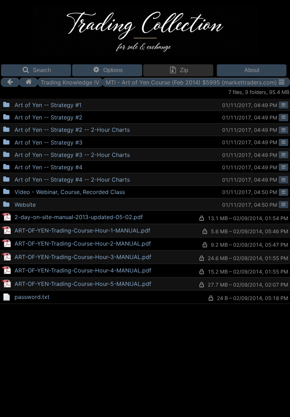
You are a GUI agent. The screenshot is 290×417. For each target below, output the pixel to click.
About (251, 70)
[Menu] (283, 104)
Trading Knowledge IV (70, 82)
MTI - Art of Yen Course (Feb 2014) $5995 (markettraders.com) (191, 82)
